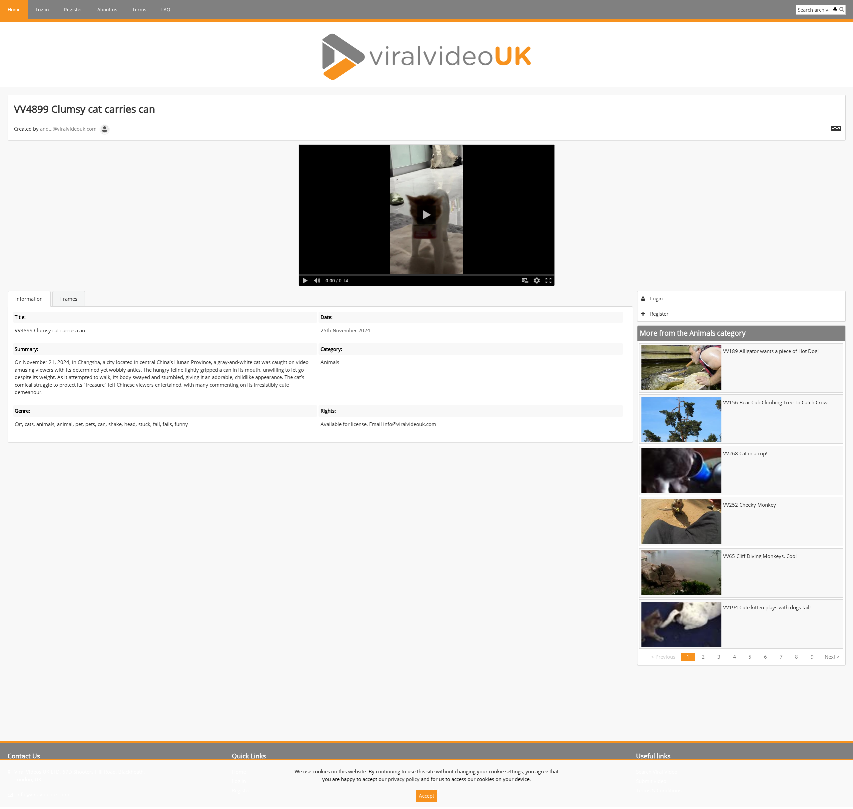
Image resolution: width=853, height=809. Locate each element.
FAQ (165, 9)
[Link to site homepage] (426, 56)
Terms (139, 9)
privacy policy (404, 779)
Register (73, 9)
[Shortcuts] (836, 127)
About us (107, 9)
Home (14, 9)
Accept (426, 795)
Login (656, 298)
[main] (427, 380)
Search (841, 9)
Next (832, 656)
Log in (42, 9)
